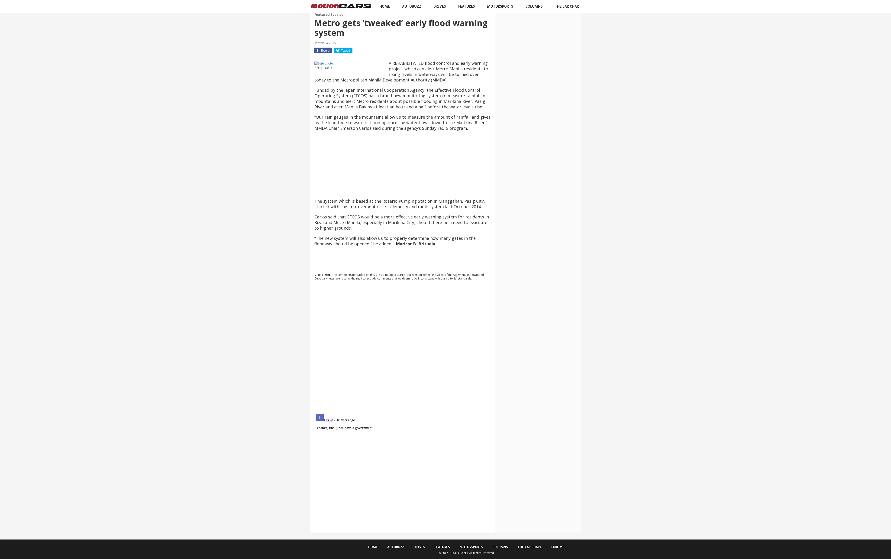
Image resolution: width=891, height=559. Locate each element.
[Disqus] (402, 347)
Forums (557, 547)
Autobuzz (411, 6)
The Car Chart (568, 6)
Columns (534, 6)
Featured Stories (328, 15)
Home (384, 6)
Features (466, 6)
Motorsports (500, 6)
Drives (439, 6)
